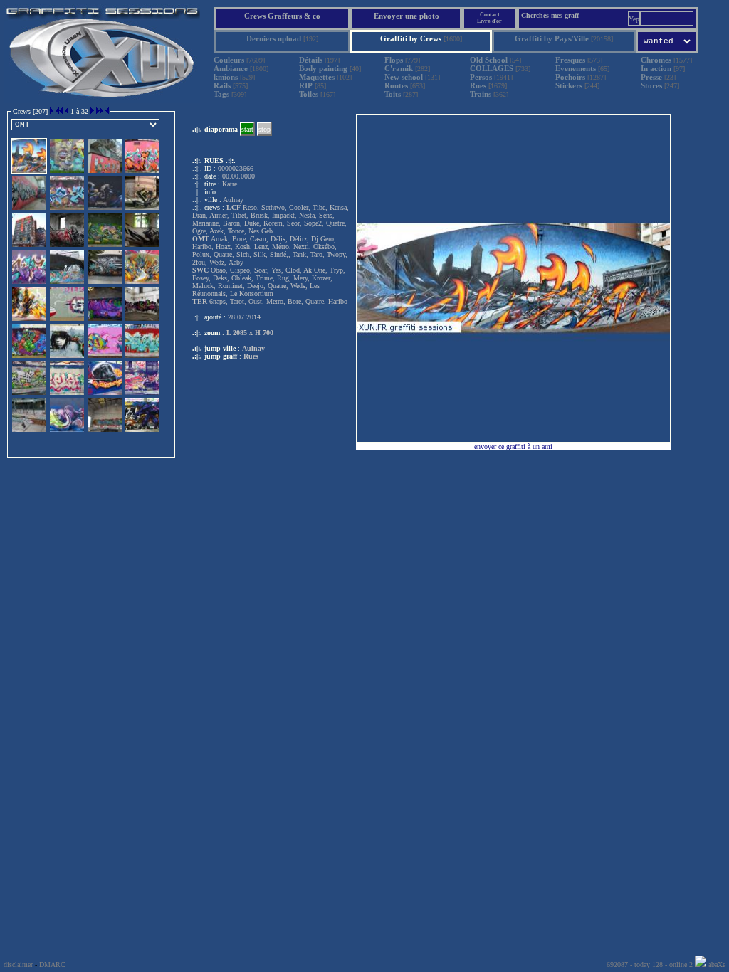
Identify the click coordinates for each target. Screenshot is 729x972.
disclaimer (18, 964)
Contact (490, 14)
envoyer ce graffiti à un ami (513, 446)
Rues (250, 356)
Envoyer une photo (406, 15)
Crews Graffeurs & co (282, 15)
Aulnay (253, 348)
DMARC (52, 964)
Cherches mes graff (550, 15)
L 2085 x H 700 (249, 333)
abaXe (715, 964)
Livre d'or (489, 21)
